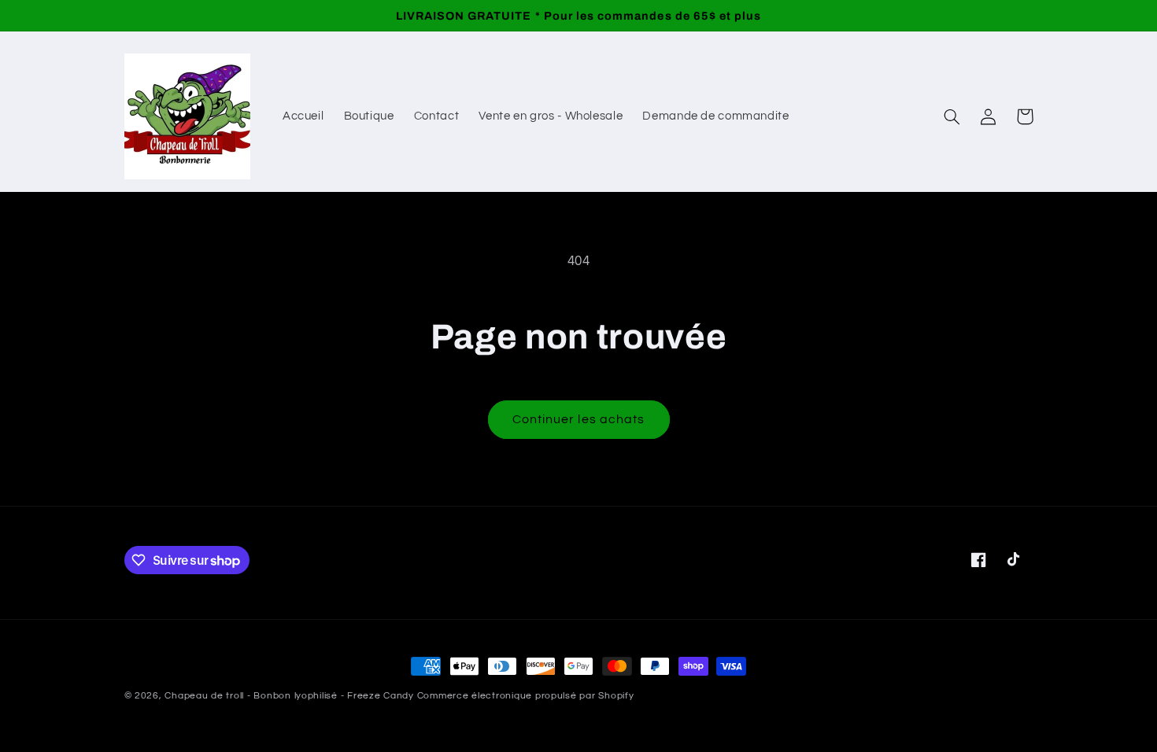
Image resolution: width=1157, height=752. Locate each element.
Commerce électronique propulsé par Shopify (525, 695)
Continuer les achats (578, 419)
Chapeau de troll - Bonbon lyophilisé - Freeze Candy (288, 695)
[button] (952, 116)
